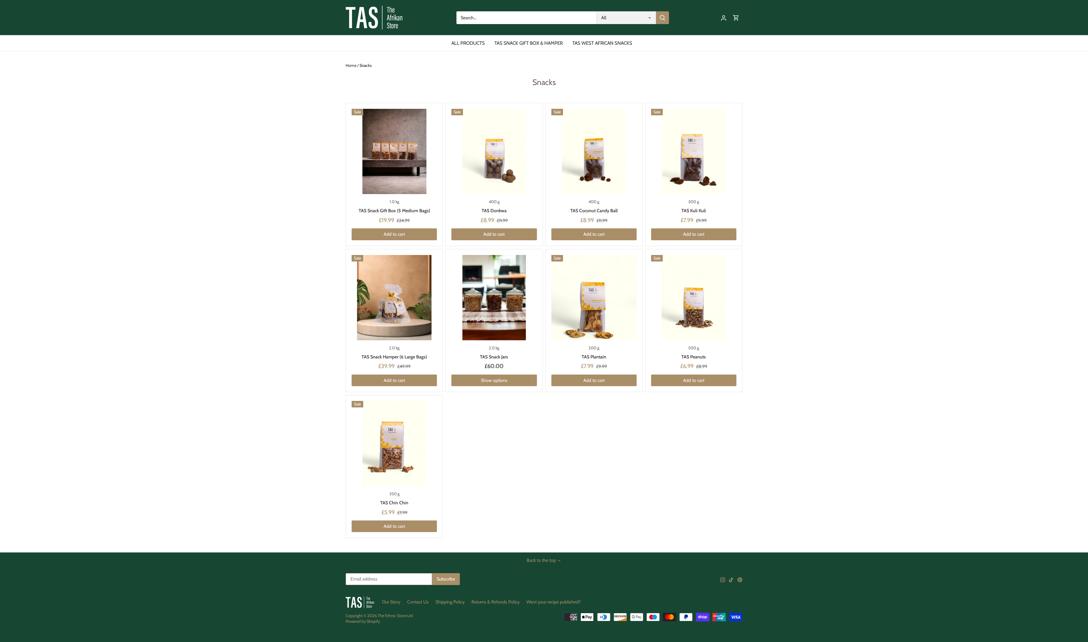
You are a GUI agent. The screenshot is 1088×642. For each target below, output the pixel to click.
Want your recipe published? (553, 602)
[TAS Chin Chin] (394, 443)
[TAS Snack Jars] (494, 297)
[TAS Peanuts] (693, 297)
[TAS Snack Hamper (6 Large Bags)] (394, 297)
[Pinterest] (740, 579)
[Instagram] (722, 579)
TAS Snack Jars (494, 357)
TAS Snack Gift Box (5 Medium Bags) (394, 210)
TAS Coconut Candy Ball (594, 210)
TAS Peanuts (693, 357)
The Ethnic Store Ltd (395, 615)
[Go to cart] (736, 17)
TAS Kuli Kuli (693, 210)
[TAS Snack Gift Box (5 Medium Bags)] (394, 151)
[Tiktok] (731, 579)
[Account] (723, 17)
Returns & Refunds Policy (495, 602)
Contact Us (418, 602)
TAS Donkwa (494, 210)
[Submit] (662, 17)
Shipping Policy (450, 602)
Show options (494, 380)
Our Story (391, 602)
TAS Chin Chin (394, 502)
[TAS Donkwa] (494, 151)
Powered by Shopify (363, 621)
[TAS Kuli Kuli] (693, 151)
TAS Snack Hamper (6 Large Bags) (394, 357)
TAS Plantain (594, 357)
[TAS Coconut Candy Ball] (594, 151)
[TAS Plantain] (594, 297)
